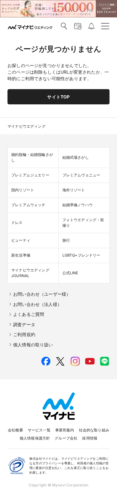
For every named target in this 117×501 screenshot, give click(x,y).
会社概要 (15, 430)
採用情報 (89, 438)
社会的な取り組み (94, 430)
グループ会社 (66, 438)
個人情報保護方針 (35, 438)
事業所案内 (64, 430)
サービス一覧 (39, 430)
